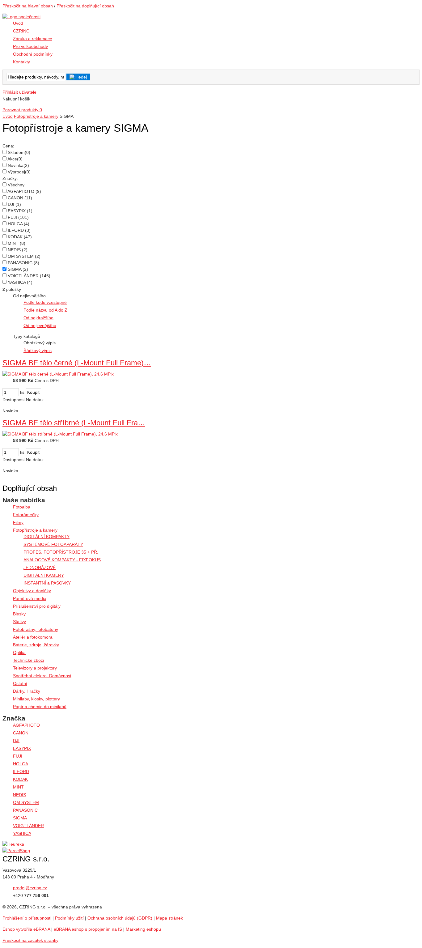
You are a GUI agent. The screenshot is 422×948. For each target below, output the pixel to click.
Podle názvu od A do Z (45, 310)
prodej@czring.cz (30, 887)
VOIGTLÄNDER (29, 275)
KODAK (20, 236)
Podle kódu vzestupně (45, 302)
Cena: (8, 145)
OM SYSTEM (24, 256)
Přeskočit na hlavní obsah (27, 5)
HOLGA (18, 223)
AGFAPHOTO (24, 191)
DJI (14, 204)
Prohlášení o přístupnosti (26, 918)
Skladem (19, 152)
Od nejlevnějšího (39, 325)
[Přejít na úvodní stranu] (21, 16)
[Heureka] (13, 844)
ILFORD (19, 230)
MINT (16, 243)
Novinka (18, 165)
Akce (15, 158)
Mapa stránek (169, 918)
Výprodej (19, 171)
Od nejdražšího (38, 317)
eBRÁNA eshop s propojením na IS (88, 929)
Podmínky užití (69, 918)
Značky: (10, 178)
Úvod (7, 116)
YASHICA (20, 282)
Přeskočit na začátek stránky (30, 940)
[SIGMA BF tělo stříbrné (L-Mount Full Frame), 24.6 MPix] (60, 433)
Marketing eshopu (143, 929)
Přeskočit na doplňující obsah (85, 5)
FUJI (18, 217)
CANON (20, 197)
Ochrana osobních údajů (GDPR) (119, 918)
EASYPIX (20, 210)
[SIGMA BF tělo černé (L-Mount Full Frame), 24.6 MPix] (58, 374)
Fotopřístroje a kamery (36, 116)
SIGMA (18, 269)
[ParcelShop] (16, 850)
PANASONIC (23, 262)
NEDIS (17, 249)
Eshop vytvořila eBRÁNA (26, 929)
